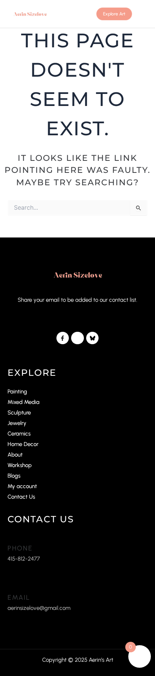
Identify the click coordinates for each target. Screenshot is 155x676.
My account (22, 486)
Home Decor (23, 444)
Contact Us (21, 496)
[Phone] (11, 537)
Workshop (20, 465)
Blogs (14, 475)
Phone (20, 548)
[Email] (11, 586)
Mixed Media (24, 402)
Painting (17, 391)
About (15, 454)
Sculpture (19, 412)
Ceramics (19, 433)
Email (19, 597)
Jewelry (17, 423)
